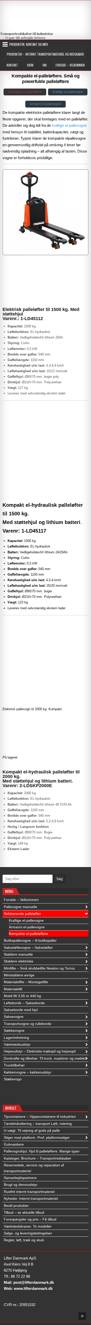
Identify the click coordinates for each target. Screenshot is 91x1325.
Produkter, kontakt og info (28, 44)
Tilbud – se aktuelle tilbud (24, 1212)
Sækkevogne (14, 1030)
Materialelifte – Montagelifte (26, 982)
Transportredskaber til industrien (26, 33)
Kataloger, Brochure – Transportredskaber (37, 1158)
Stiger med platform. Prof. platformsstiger (37, 1137)
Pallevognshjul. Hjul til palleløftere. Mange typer (42, 1151)
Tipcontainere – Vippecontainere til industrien (40, 1116)
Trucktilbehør (14, 1065)
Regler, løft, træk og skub (24, 1240)
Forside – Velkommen (70, 65)
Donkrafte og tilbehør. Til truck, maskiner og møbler (45, 1058)
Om (44, 65)
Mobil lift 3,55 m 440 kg (22, 996)
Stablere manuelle (18, 954)
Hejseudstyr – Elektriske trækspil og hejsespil (40, 1051)
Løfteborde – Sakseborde (24, 1003)
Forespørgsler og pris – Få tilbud (30, 1219)
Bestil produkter (16, 1206)
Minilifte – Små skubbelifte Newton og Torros (39, 968)
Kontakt (12, 65)
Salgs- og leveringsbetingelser (28, 1233)
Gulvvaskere (14, 1144)
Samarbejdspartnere (20, 1178)
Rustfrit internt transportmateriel (29, 1192)
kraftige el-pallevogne (69, 125)
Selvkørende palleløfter (22, 914)
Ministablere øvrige (19, 975)
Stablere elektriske (18, 961)
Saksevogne (14, 1017)
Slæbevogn (13, 1079)
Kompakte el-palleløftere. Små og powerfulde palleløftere (45, 78)
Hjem (30, 65)
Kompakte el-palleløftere (25, 92)
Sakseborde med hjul (21, 1010)
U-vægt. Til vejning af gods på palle (32, 1130)
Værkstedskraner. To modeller (28, 1226)
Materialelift (13, 989)
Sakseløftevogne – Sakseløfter (28, 947)
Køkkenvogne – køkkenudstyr (27, 1072)
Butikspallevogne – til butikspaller (30, 940)
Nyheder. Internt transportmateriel (31, 1198)
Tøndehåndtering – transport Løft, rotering (38, 1124)
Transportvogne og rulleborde (27, 1024)
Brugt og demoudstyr (20, 1185)
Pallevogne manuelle (20, 907)
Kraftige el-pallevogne (68, 92)
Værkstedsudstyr (17, 1044)
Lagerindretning (16, 1038)
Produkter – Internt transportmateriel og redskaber (45, 54)
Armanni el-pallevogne (45, 104)
